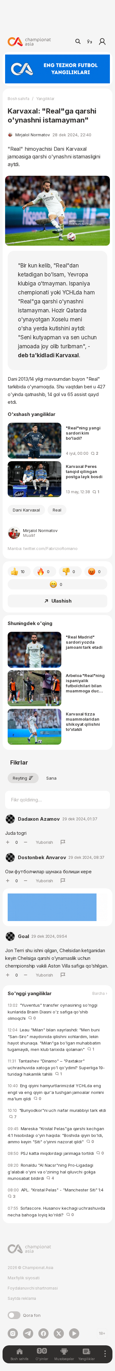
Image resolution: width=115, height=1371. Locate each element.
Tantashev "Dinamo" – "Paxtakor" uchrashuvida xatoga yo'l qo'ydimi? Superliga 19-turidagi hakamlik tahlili (56, 1067)
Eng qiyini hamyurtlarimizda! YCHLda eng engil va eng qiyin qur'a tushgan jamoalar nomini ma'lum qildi (56, 1092)
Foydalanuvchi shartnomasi (33, 1288)
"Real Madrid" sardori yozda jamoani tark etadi (84, 642)
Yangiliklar (45, 98)
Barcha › (99, 993)
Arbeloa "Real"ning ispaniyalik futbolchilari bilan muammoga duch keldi (85, 683)
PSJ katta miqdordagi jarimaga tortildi (56, 1153)
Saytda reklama (22, 1298)
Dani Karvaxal (26, 509)
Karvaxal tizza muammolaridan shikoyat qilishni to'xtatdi (83, 721)
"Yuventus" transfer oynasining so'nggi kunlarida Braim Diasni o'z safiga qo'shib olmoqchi (52, 1012)
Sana (51, 778)
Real (57, 509)
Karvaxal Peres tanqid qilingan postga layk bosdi (84, 471)
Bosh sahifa (18, 98)
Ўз (89, 41)
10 (23, 571)
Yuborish (44, 842)
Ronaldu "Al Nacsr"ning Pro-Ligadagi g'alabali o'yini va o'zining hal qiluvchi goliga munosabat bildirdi (52, 1172)
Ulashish (61, 601)
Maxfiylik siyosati (24, 1277)
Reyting (20, 778)
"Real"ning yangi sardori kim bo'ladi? (83, 433)
